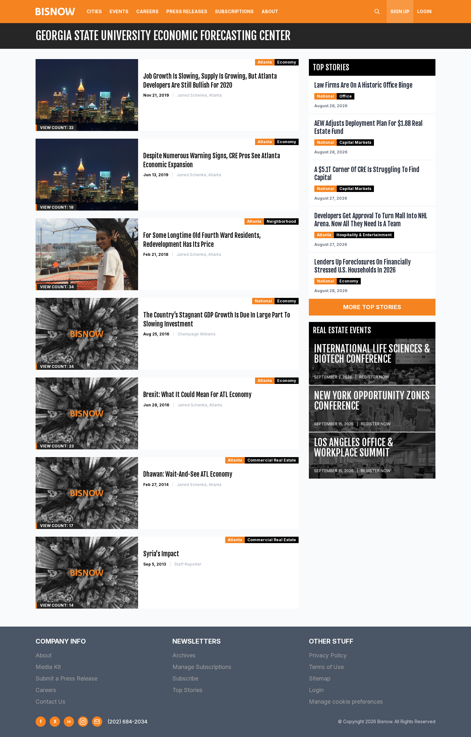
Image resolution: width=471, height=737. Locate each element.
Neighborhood (281, 221)
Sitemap (319, 678)
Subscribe (185, 678)
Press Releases (186, 11)
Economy (286, 62)
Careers (147, 11)
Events (119, 11)
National (263, 301)
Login (424, 11)
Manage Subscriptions (201, 666)
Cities (94, 11)
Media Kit (48, 666)
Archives (183, 655)
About (269, 11)
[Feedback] (97, 721)
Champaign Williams (197, 334)
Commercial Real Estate (271, 460)
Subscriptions (234, 11)
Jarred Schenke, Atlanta (199, 95)
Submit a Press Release (66, 678)
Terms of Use (326, 666)
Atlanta (265, 62)
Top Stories (187, 690)
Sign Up (400, 11)
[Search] (377, 11)
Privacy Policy (328, 655)
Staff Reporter (187, 564)
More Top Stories (372, 307)
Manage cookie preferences (346, 701)
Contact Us (50, 701)
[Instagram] (83, 721)
